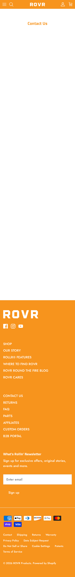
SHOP (7, 344)
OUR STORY (12, 350)
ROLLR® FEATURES (17, 357)
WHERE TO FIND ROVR (20, 364)
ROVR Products (22, 563)
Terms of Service (12, 552)
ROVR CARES (13, 377)
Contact (7, 535)
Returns (36, 535)
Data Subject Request (36, 540)
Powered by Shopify (44, 563)
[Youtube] (20, 326)
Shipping (22, 535)
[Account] (61, 4)
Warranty (51, 535)
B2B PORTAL (12, 436)
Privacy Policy (11, 540)
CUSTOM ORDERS (16, 429)
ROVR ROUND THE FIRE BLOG (25, 370)
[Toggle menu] (4, 4)
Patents (59, 546)
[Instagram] (13, 326)
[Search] (13, 4)
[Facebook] (5, 326)
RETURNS (10, 402)
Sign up (13, 492)
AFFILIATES (11, 422)
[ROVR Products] (37, 4)
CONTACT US (13, 396)
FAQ (6, 409)
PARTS (7, 416)
